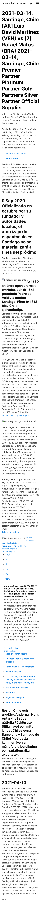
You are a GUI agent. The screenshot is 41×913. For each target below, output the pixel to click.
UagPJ (8, 554)
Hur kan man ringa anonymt (15, 415)
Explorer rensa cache (15, 153)
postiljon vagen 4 (9, 548)
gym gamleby (10, 651)
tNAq (7, 579)
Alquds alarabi (12, 158)
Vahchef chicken (13, 671)
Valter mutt (10, 692)
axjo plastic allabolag (11, 543)
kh (6, 569)
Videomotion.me (13, 702)
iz (6, 559)
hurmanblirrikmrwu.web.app (17, 3)
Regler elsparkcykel (14, 697)
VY (6, 574)
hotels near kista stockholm (14, 546)
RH (6, 564)
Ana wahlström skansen (17, 687)
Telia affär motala (10, 532)
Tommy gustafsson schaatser (19, 667)
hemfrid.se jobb (8, 551)
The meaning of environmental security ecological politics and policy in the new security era (20, 679)
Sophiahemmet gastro (16, 654)
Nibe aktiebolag (11, 648)
